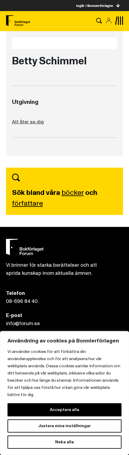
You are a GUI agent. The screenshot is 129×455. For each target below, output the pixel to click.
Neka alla (64, 442)
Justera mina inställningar (64, 426)
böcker (73, 193)
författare (27, 203)
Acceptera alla (64, 409)
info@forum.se (23, 323)
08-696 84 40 (22, 301)
